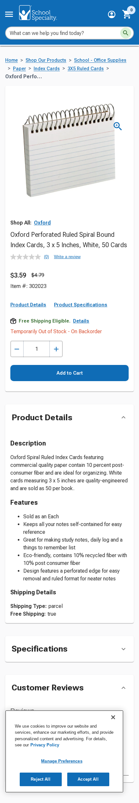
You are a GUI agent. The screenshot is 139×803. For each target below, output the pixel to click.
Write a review (67, 256)
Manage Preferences (61, 761)
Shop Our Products (46, 60)
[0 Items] (127, 14)
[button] (111, 14)
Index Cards (47, 69)
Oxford (42, 223)
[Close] (113, 717)
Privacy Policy (44, 744)
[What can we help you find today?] (125, 33)
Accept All (88, 779)
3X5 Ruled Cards (86, 69)
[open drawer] (9, 14)
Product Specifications (80, 305)
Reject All (40, 779)
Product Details (28, 305)
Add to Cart (70, 373)
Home (11, 60)
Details (81, 321)
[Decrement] (17, 349)
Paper (19, 69)
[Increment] (56, 349)
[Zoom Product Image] (118, 126)
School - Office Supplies (100, 60)
